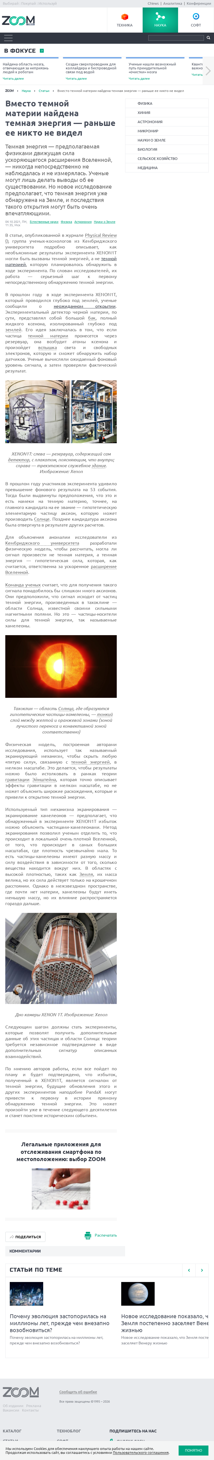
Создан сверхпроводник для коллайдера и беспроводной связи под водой (91, 71)
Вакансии (11, 1410)
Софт (196, 25)
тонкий (105, 714)
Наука (160, 25)
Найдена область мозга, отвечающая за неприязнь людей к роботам (25, 71)
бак (92, 317)
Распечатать (106, 1235)
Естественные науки (44, 221)
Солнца (65, 708)
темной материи (48, 335)
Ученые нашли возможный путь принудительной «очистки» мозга (152, 71)
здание (98, 465)
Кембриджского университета (42, 542)
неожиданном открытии (85, 306)
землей (13, 329)
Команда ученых (23, 584)
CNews (153, 3)
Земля (86, 874)
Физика (66, 221)
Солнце (42, 518)
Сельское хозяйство (157, 158)
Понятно (193, 1450)
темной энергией (90, 761)
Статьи (44, 90)
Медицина (148, 168)
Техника (125, 25)
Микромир (148, 131)
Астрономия (83, 221)
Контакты (30, 1410)
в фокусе (19, 51)
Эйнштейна (44, 779)
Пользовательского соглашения (141, 1452)
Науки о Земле (104, 221)
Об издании (13, 1406)
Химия (144, 112)
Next (208, 71)
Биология (147, 149)
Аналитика (172, 3)
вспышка (47, 347)
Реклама (33, 1406)
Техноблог (69, 1431)
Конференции (199, 3)
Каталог (12, 1431)
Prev (188, 1270)
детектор (18, 459)
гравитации (17, 779)
